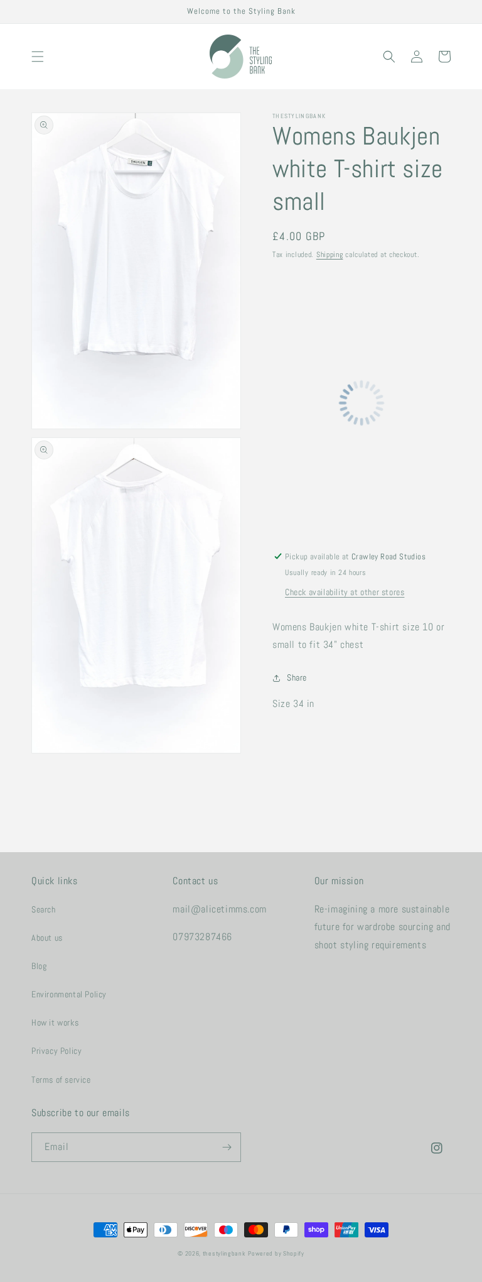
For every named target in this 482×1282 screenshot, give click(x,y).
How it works (54, 1022)
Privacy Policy (56, 1050)
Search (43, 909)
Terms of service (61, 1079)
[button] (37, 56)
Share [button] (297, 677)
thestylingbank (224, 1253)
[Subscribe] (226, 1147)
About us (47, 937)
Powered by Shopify (276, 1253)
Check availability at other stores (344, 592)
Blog (38, 966)
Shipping (329, 254)
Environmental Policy (69, 994)
